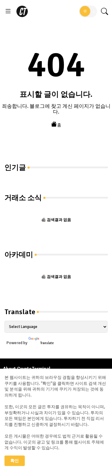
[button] (88, 11)
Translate (47, 343)
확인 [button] (14, 460)
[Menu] (8, 11)
